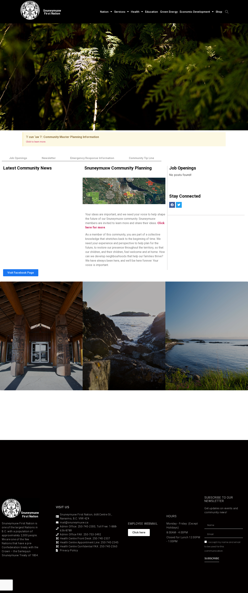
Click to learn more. (36, 141)
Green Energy (169, 11)
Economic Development (195, 11)
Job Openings (18, 158)
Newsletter (49, 158)
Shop (219, 11)
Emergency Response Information (92, 158)
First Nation (30, 516)
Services (119, 11)
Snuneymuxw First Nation (52, 12)
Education (151, 11)
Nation (104, 11)
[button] (226, 11)
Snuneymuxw (30, 513)
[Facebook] (172, 205)
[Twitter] (179, 205)
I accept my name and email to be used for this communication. (222, 546)
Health (135, 11)
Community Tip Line (141, 158)
